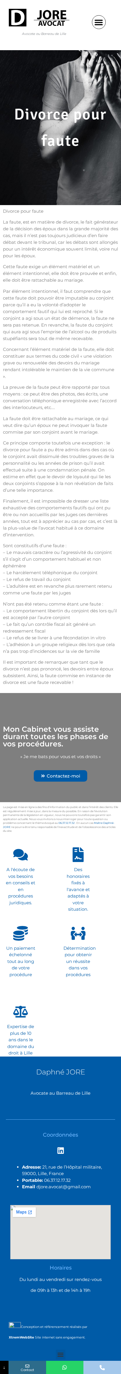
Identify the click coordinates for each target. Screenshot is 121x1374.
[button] (99, 22)
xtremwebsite (22, 830)
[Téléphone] (102, 1367)
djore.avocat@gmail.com (63, 1186)
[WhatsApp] (65, 1367)
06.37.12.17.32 (66, 822)
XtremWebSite (21, 1337)
